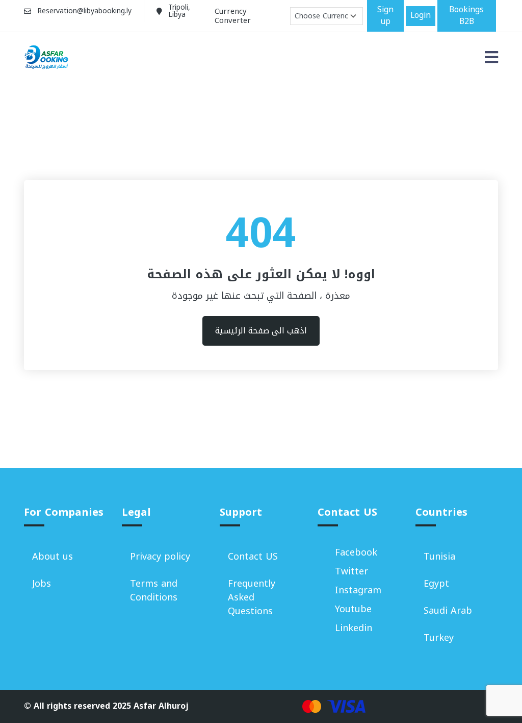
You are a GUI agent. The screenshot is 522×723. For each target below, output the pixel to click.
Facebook (356, 553)
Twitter (351, 572)
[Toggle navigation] (491, 57)
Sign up (385, 15)
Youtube (353, 609)
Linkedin (353, 628)
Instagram (358, 590)
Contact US (253, 556)
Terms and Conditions (153, 590)
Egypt (436, 583)
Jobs (41, 583)
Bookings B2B (466, 15)
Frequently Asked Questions (251, 597)
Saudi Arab (448, 610)
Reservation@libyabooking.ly (84, 11)
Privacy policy (160, 556)
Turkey (439, 637)
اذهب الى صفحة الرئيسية (261, 331)
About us (52, 556)
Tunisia (439, 556)
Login (420, 15)
